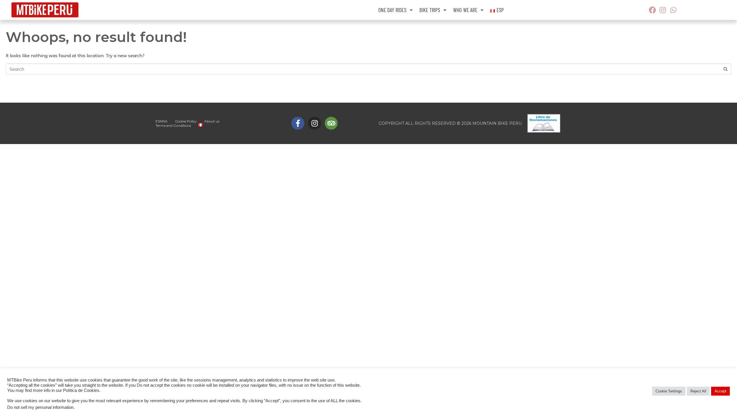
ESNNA (161, 121)
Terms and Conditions (173, 125)
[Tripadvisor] (331, 123)
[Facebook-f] (297, 123)
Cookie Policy (186, 121)
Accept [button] (720, 391)
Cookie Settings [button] (669, 391)
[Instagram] (314, 123)
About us (211, 121)
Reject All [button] (698, 391)
